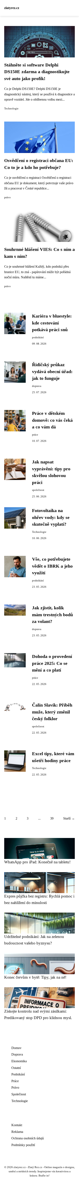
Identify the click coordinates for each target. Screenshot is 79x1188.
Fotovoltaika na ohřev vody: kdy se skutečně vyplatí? (51, 517)
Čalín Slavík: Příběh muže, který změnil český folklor (52, 712)
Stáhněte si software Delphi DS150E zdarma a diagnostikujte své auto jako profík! (37, 71)
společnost (38, 490)
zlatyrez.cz (11, 8)
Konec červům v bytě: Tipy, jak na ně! (35, 977)
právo (7, 197)
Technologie (11, 108)
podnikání (38, 337)
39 (52, 818)
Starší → (69, 818)
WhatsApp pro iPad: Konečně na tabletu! (37, 862)
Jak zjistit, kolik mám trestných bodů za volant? (52, 614)
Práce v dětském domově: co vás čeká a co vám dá (52, 420)
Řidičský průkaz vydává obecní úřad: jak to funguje (52, 371)
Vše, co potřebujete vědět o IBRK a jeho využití (52, 566)
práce (35, 434)
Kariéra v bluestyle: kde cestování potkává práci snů (52, 323)
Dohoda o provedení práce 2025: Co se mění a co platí (52, 663)
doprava (36, 386)
